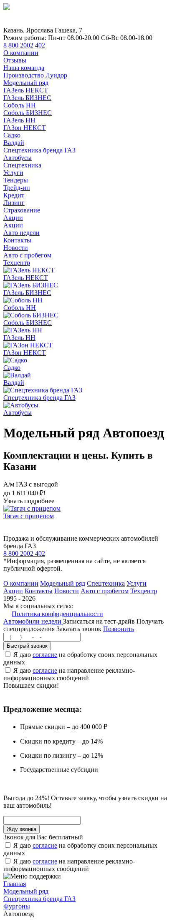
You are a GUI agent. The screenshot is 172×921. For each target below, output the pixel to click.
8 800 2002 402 (24, 45)
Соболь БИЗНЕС (27, 112)
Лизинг (14, 202)
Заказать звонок (78, 628)
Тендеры (15, 180)
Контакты (17, 240)
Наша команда (23, 67)
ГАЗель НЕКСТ (25, 90)
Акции (13, 217)
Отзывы (14, 60)
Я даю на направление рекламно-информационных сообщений (69, 674)
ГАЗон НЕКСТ (24, 127)
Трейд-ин (16, 187)
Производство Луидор (35, 75)
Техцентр (16, 262)
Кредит (13, 195)
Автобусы (17, 157)
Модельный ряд (25, 82)
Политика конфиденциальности (57, 613)
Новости (15, 247)
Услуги (13, 172)
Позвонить (118, 628)
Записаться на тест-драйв (100, 621)
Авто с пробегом (27, 255)
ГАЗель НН (19, 120)
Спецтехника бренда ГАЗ (39, 150)
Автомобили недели (33, 621)
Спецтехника (22, 165)
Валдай (13, 142)
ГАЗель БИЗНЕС (27, 97)
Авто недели (21, 232)
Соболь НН (19, 105)
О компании (20, 52)
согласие (45, 654)
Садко (11, 135)
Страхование (21, 210)
